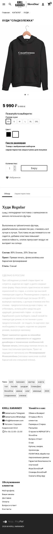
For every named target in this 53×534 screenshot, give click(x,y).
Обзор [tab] (7, 193)
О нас (31, 442)
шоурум (24, 386)
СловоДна (36, 386)
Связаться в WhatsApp (15, 417)
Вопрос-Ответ (35, 439)
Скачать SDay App (37, 476)
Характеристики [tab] (22, 193)
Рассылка (33, 428)
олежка (22, 395)
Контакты (6, 509)
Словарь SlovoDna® (38, 472)
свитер (31, 382)
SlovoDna (8, 391)
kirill (11, 382)
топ (6, 386)
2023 (47, 391)
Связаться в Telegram (15, 413)
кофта (41, 382)
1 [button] (25, 94)
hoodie (14, 386)
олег (27, 391)
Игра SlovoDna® (36, 468)
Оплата (5, 502)
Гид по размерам (16, 142)
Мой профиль (8, 490)
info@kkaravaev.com (14, 420)
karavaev (20, 382)
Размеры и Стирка (37, 424)
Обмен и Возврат (37, 413)
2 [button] (28, 94)
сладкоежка (10, 395)
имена (19, 391)
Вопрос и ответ (9, 505)
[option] (26, 58)
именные (37, 391)
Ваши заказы (8, 494)
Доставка (6, 498)
